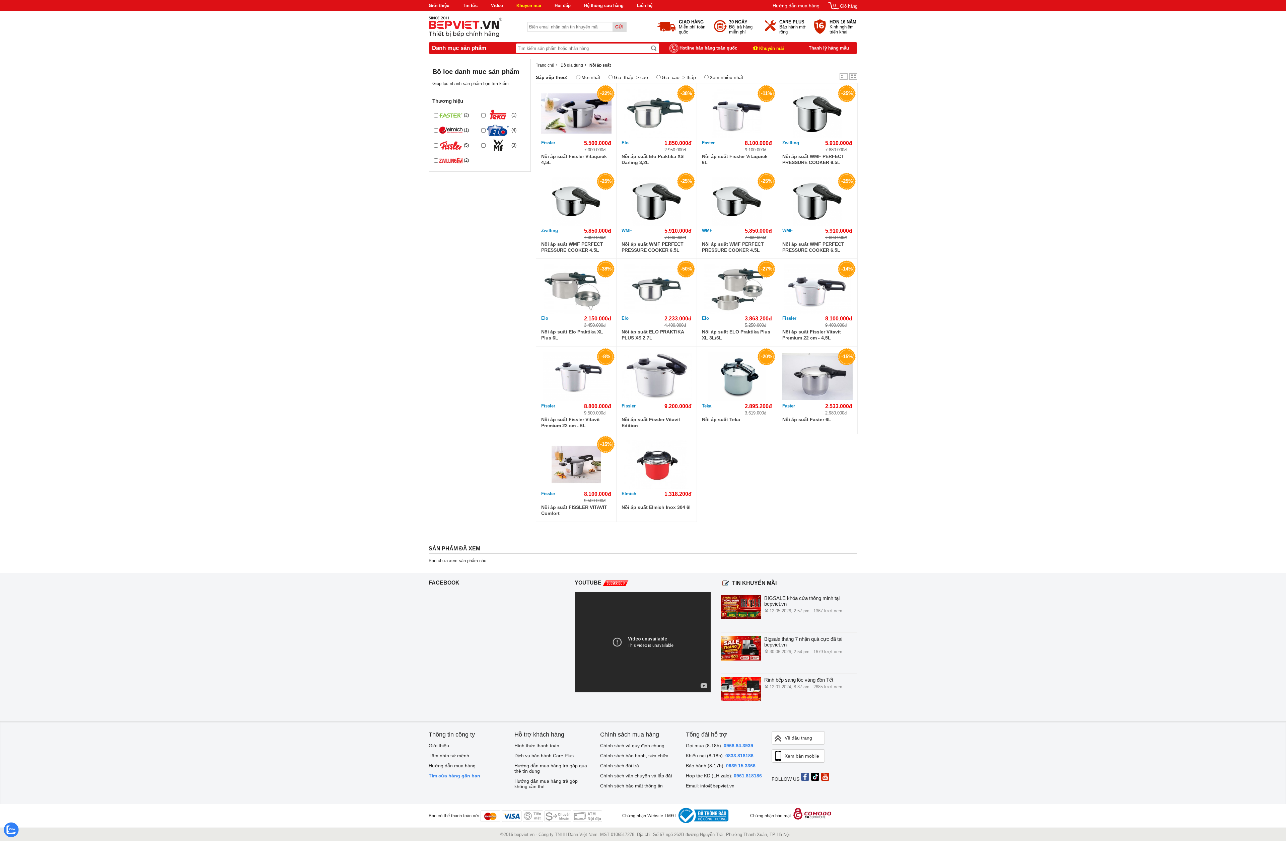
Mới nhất (590, 77)
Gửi (619, 26)
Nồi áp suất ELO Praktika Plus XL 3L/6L (736, 334)
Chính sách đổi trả (619, 765)
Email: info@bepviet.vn (710, 785)
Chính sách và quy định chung (632, 745)
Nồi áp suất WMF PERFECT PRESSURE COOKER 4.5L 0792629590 (572, 247)
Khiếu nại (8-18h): (720, 755)
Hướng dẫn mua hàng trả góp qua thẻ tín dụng (550, 768)
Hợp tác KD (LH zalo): (724, 775)
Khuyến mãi (528, 5)
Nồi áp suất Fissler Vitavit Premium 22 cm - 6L (570, 422)
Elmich (629, 493)
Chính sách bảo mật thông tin (631, 785)
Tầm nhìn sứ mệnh (449, 755)
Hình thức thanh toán (536, 745)
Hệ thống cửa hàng (604, 5)
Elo (625, 142)
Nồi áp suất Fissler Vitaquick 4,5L (574, 159)
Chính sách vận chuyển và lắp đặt (636, 775)
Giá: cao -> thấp (679, 77)
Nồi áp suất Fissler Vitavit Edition (651, 422)
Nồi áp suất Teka (721, 419)
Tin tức (470, 5)
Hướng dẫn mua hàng (796, 5)
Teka (706, 405)
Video (497, 5)
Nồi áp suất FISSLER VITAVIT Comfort (574, 510)
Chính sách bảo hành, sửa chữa (634, 755)
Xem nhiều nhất (726, 77)
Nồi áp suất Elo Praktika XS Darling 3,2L (653, 159)
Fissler (548, 142)
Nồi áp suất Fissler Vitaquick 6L (735, 159)
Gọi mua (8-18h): (719, 745)
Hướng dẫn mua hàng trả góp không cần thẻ (546, 783)
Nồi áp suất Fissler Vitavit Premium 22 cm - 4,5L (811, 334)
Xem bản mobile (802, 756)
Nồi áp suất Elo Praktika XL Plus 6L (572, 334)
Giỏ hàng (848, 6)
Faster (708, 142)
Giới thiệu (439, 5)
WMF (627, 230)
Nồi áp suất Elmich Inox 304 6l (656, 507)
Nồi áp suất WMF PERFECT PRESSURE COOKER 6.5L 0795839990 (813, 159)
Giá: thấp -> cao (631, 77)
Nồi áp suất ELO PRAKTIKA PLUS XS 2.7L (653, 334)
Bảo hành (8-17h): (721, 765)
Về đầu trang (798, 738)
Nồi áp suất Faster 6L (806, 419)
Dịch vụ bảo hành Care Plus (544, 755)
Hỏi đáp (563, 5)
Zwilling (790, 142)
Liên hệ (644, 5)
